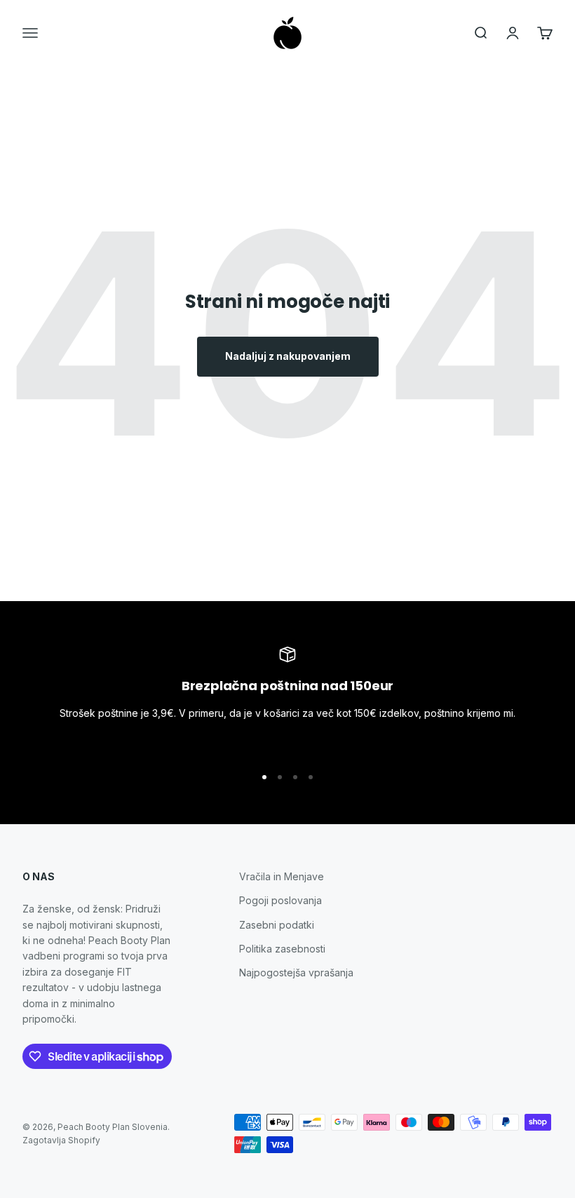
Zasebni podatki (276, 925)
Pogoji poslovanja (280, 900)
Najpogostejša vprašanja (296, 972)
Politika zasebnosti (282, 949)
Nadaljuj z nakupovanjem (288, 356)
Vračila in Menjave (281, 876)
